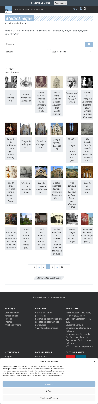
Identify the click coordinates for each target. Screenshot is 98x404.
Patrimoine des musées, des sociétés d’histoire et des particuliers (48, 321)
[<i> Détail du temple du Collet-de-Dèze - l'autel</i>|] (41, 219)
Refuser (49, 391)
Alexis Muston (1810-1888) (78, 312)
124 (62, 266)
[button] (94, 361)
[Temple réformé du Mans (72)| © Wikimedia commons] (57, 129)
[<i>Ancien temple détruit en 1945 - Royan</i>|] (72, 219)
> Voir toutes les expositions (79, 346)
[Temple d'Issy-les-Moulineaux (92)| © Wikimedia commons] (41, 172)
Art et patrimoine (13, 324)
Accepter (49, 384)
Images (8, 356)
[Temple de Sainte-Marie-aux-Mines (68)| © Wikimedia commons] (26, 219)
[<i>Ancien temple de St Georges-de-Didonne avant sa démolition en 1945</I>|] (57, 219)
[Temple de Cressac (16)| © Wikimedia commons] (87, 172)
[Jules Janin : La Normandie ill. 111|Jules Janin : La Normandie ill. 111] (26, 172)
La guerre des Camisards (78, 334)
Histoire (8, 318)
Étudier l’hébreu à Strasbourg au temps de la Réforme (78, 327)
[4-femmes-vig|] (11, 82)
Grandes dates (12, 312)
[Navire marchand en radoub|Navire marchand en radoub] (26, 82)
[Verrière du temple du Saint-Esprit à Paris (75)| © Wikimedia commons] (72, 129)
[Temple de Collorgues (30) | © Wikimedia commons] (26, 129)
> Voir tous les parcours (46, 328)
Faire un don (60, 3)
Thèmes (8, 321)
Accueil (8, 23)
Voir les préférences (49, 398)
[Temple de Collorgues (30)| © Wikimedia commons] (41, 129)
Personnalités (11, 315)
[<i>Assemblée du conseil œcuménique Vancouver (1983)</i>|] (87, 219)
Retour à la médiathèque (49, 277)
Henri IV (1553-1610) (75, 315)
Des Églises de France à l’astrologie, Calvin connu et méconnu (79, 340)
